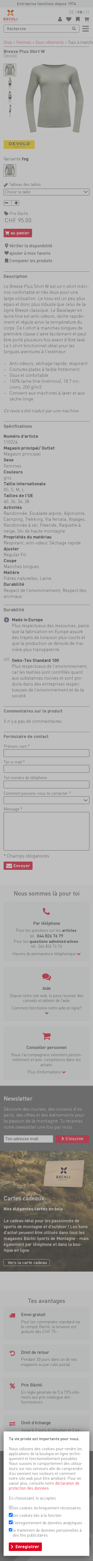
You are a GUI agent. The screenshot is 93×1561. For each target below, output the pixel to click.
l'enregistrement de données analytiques (47, 1522)
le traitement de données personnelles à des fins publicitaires (47, 1533)
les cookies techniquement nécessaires (47, 1507)
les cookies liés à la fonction (37, 1515)
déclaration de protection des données (44, 1486)
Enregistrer (27, 1546)
